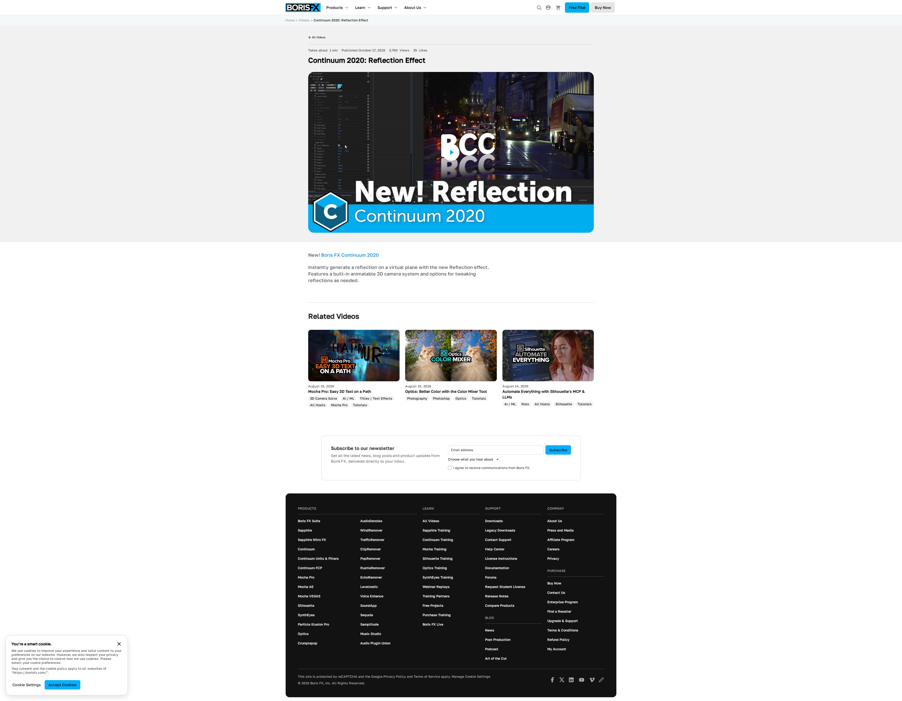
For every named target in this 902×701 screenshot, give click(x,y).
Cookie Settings (26, 684)
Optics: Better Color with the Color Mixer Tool (446, 391)
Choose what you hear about (470, 459)
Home (290, 20)
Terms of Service (427, 676)
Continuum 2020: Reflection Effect (341, 20)
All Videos (318, 37)
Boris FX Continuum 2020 (350, 255)
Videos (304, 20)
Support (384, 7)
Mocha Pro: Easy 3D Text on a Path (339, 391)
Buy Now (603, 7)
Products (334, 7)
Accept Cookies (62, 684)
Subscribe (558, 450)
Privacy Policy (394, 676)
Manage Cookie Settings (471, 676)
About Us (412, 7)
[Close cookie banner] (119, 644)
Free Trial (577, 7)
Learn (360, 7)
